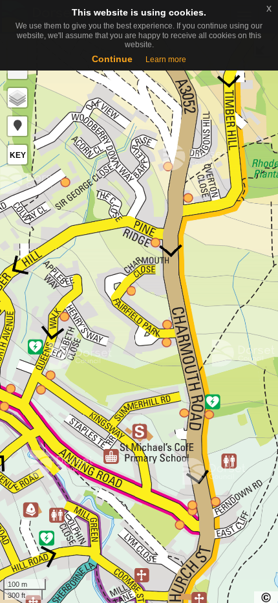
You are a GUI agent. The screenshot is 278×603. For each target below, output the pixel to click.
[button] (17, 126)
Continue (112, 59)
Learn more (165, 59)
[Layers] (17, 97)
